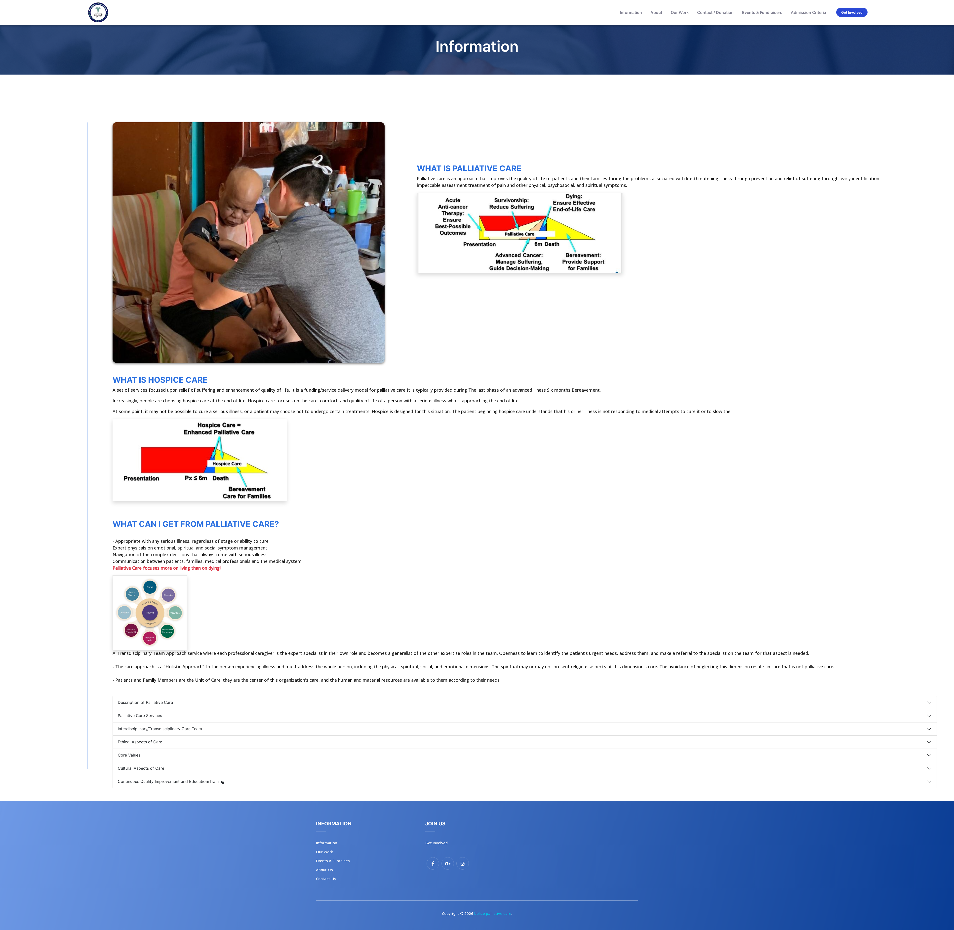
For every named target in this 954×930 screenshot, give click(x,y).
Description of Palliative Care (145, 702)
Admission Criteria (808, 12)
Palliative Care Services (140, 715)
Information (631, 12)
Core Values (129, 755)
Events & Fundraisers (762, 12)
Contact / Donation (715, 12)
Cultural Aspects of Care (141, 768)
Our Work (680, 12)
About (656, 12)
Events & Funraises (333, 860)
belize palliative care (492, 913)
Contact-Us (326, 878)
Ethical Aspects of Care (140, 741)
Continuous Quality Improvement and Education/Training (171, 781)
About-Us (324, 869)
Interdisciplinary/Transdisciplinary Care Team (160, 728)
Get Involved (852, 12)
